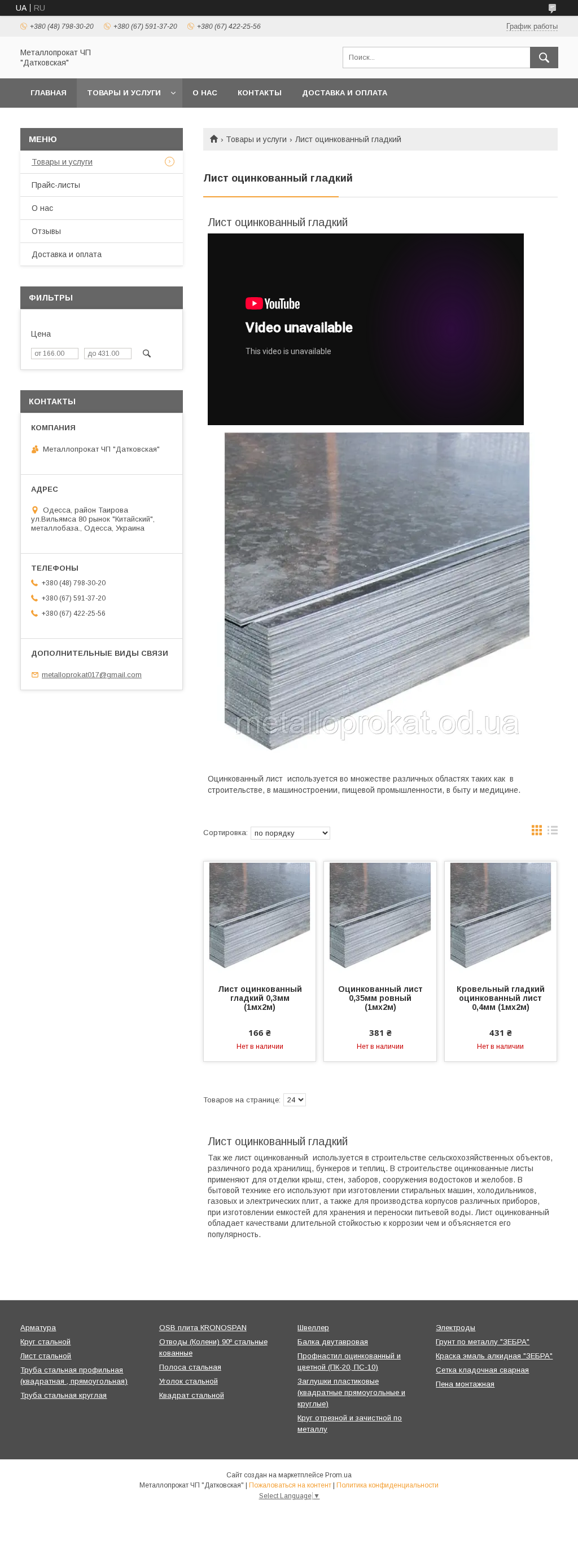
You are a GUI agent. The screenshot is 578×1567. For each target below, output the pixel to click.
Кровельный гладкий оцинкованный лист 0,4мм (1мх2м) (501, 998)
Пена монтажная (465, 1384)
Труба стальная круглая (63, 1395)
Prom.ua (338, 1475)
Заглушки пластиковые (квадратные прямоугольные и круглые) (351, 1392)
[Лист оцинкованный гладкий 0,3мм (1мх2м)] (260, 918)
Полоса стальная (190, 1367)
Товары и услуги (124, 93)
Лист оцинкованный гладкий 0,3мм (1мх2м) (260, 998)
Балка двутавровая (332, 1342)
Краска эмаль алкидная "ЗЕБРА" (494, 1356)
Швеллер (313, 1327)
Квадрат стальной (191, 1395)
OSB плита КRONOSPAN (203, 1327)
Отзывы (46, 231)
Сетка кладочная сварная (482, 1370)
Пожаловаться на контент (290, 1485)
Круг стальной (45, 1342)
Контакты (260, 93)
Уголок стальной (188, 1381)
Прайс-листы (56, 184)
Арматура (38, 1327)
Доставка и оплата (344, 93)
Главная (48, 93)
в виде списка (553, 833)
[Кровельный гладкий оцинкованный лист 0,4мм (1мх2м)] (501, 918)
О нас (204, 93)
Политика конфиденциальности (387, 1485)
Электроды (455, 1327)
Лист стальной (45, 1356)
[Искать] (544, 57)
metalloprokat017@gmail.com (92, 674)
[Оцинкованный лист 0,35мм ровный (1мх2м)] (380, 918)
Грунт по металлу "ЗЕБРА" (482, 1342)
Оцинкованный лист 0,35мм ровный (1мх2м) (380, 998)
